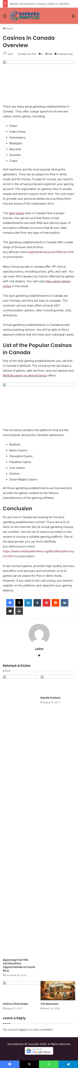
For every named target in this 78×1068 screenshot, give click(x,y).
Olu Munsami (49, 1004)
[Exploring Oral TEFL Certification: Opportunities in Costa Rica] (20, 815)
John (10, 54)
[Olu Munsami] (58, 990)
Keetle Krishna (50, 698)
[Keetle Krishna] (58, 684)
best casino (16, 213)
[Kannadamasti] (24, 15)
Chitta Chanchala (15, 1004)
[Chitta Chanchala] (20, 990)
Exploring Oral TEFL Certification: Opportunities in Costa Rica (19, 965)
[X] (19, 603)
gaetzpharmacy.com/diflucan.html (51, 252)
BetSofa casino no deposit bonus (25, 375)
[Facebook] (10, 603)
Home (9, 28)
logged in (24, 1029)
